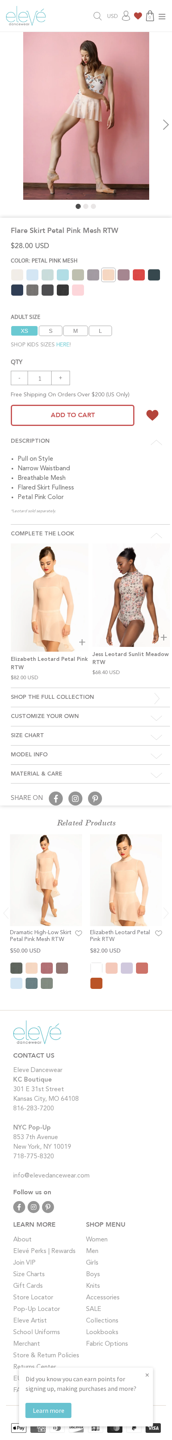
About (22, 1240)
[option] (86, 116)
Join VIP (24, 1263)
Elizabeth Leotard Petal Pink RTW (120, 936)
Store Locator (33, 1298)
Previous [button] (6, 125)
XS (24, 331)
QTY (16, 361)
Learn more (48, 1410)
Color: (44, 260)
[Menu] (162, 15)
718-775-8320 (33, 1157)
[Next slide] (166, 913)
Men (92, 1251)
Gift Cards (28, 1286)
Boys (93, 1274)
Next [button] (166, 125)
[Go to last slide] (6, 913)
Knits (93, 1286)
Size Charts (29, 1274)
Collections (102, 1321)
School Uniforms (36, 1332)
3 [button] (93, 206)
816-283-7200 (33, 1109)
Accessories (103, 1298)
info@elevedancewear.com (51, 1176)
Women (97, 1240)
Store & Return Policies (46, 1355)
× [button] (147, 1375)
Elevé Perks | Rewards (44, 1251)
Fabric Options (107, 1344)
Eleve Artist (30, 1321)
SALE (93, 1309)
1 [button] (78, 206)
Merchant (26, 1344)
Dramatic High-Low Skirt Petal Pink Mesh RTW (40, 936)
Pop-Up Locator (36, 1309)
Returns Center (34, 1367)
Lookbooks (102, 1332)
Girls (92, 1263)
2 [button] (85, 206)
